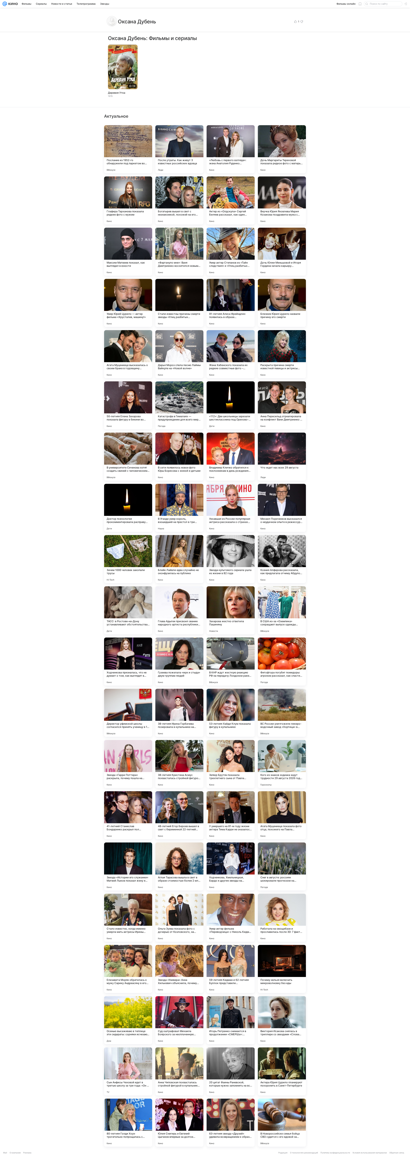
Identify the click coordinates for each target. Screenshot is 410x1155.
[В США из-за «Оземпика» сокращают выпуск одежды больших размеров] (282, 610)
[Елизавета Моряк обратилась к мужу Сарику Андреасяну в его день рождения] (128, 969)
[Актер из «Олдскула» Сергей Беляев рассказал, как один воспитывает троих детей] (231, 200)
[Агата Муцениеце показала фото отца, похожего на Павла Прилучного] (282, 815)
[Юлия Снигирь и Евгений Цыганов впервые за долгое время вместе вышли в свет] (179, 1123)
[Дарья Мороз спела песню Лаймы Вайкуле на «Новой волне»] (179, 354)
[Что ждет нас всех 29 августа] (282, 457)
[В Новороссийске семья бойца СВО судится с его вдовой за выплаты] (282, 1123)
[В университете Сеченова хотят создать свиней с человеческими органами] (128, 457)
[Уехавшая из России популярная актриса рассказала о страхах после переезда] (231, 508)
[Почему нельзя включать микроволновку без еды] (282, 969)
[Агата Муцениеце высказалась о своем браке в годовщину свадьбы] (128, 354)
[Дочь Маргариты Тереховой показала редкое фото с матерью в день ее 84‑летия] (282, 149)
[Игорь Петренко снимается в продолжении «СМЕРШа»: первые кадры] (231, 1020)
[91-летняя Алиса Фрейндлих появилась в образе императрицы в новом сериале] (231, 303)
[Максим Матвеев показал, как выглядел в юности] (128, 252)
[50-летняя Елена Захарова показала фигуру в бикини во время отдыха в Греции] (128, 405)
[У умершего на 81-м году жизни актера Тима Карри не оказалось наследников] (231, 815)
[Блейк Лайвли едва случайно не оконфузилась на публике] (179, 559)
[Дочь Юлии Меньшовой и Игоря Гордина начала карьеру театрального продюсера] (282, 252)
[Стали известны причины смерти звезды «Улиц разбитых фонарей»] (179, 303)
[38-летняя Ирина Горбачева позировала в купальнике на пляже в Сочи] (179, 713)
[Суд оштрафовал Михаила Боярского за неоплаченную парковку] (179, 1020)
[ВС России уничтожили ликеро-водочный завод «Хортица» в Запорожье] (282, 713)
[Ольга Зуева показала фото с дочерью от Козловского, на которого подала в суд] (179, 918)
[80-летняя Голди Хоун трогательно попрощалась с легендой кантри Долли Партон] (128, 1123)
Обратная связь (396, 1152)
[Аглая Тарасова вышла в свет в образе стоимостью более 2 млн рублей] (179, 866)
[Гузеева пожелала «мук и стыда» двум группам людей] (179, 662)
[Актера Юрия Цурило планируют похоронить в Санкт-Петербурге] (282, 1071)
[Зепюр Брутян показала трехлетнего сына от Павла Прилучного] (231, 764)
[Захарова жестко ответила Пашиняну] (231, 610)
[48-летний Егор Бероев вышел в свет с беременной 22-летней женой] (179, 815)
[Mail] (5, 4)
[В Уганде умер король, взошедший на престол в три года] (179, 508)
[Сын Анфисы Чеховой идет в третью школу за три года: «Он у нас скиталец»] (128, 1071)
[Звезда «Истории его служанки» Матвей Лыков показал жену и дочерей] (128, 866)
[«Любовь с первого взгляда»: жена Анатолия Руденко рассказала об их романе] (231, 149)
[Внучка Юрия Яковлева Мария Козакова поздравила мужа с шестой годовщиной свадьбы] (282, 200)
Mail (5, 1152)
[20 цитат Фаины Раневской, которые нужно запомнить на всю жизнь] (231, 1071)
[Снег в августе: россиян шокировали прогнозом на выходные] (282, 866)
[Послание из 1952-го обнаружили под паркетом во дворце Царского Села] (128, 149)
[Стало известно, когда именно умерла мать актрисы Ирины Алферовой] (128, 918)
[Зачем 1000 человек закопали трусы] (128, 559)
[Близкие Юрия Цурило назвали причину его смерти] (282, 303)
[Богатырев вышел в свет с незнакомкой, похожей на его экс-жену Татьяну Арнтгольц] (179, 200)
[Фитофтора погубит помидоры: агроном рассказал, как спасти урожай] (282, 662)
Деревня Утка (116, 92)
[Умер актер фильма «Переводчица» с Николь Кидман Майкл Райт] (231, 918)
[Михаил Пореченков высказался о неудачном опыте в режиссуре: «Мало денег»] (282, 508)
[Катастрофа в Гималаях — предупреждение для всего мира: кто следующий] (179, 405)
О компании (15, 1152)
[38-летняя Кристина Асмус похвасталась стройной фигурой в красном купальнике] (179, 764)
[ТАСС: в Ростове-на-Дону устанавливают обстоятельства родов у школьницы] (128, 610)
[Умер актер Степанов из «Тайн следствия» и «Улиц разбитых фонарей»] (231, 252)
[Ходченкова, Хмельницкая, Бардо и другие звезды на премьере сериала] (231, 866)
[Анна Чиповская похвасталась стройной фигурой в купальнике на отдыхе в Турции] (179, 1071)
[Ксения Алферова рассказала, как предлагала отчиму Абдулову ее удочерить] (282, 559)
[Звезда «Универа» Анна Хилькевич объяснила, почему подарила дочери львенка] (179, 969)
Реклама (27, 1152)
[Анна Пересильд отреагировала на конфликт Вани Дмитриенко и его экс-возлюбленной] (282, 405)
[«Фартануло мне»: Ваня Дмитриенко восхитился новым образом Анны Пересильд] (179, 252)
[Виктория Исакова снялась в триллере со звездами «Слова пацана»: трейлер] (282, 1020)
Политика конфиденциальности (335, 1152)
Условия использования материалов (370, 1152)
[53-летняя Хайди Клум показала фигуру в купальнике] (231, 713)
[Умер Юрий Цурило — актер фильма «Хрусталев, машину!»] (128, 303)
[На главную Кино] (12, 4)
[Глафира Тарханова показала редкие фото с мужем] (128, 200)
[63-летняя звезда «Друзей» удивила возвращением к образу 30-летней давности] (231, 1123)
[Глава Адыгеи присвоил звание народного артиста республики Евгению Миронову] (179, 610)
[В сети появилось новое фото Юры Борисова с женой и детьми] (179, 457)
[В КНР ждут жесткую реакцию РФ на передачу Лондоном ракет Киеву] (231, 662)
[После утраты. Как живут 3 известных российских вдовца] (179, 149)
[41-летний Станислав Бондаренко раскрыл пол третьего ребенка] (128, 815)
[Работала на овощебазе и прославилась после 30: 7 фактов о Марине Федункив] (282, 918)
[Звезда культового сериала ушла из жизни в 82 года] (231, 559)
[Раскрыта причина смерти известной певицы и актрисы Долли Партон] (282, 354)
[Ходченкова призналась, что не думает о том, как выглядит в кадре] (128, 662)
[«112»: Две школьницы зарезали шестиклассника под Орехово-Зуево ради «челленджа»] (231, 405)
